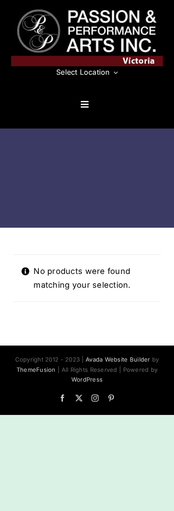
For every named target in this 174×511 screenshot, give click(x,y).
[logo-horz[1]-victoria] (87, 9)
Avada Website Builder (118, 359)
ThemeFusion (36, 369)
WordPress (87, 379)
